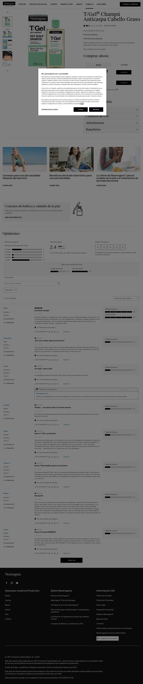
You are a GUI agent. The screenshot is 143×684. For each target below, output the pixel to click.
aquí (82, 103)
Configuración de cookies (49, 109)
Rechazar (96, 109)
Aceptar (80, 109)
